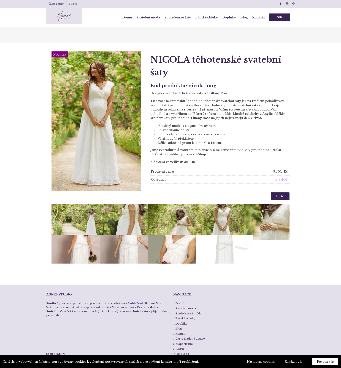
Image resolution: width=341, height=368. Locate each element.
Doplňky (181, 323)
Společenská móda (188, 313)
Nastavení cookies (261, 361)
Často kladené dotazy (190, 338)
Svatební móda (185, 308)
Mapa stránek (184, 343)
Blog (178, 328)
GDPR (179, 348)
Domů (179, 303)
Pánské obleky (185, 318)
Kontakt (180, 333)
